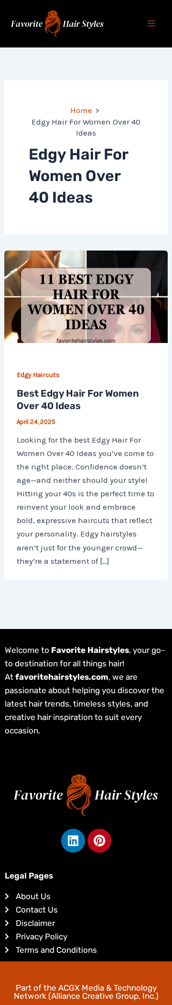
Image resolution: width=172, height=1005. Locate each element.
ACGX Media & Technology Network (85, 992)
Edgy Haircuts (38, 375)
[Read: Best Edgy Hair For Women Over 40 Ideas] (86, 296)
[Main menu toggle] (152, 24)
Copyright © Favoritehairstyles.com (86, 970)
